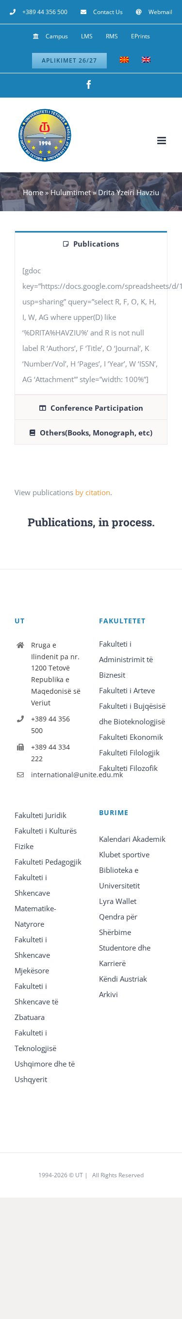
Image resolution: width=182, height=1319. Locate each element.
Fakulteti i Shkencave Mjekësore (32, 955)
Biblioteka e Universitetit (119, 877)
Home (33, 192)
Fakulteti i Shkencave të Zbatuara (36, 1001)
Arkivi (108, 994)
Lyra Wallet (117, 901)
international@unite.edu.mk (57, 774)
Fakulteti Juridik (40, 815)
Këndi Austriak (123, 979)
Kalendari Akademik (132, 839)
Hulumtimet (70, 192)
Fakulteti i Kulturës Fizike (46, 838)
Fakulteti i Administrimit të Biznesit (126, 659)
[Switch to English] (146, 61)
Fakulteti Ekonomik (131, 737)
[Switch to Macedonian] (124, 61)
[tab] (91, 243)
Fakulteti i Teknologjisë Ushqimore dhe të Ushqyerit (45, 1056)
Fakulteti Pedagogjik (48, 862)
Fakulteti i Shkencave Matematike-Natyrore (35, 900)
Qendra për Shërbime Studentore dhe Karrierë (124, 940)
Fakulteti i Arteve (127, 690)
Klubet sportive (124, 854)
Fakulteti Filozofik (128, 768)
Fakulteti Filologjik (129, 752)
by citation (92, 492)
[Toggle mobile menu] (162, 140)
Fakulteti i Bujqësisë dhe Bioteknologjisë (132, 713)
